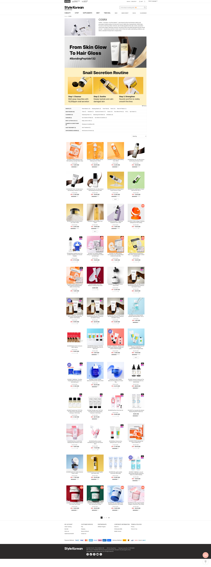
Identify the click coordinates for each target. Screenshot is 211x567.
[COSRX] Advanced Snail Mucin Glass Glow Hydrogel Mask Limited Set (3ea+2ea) (136, 255)
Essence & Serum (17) (100, 111)
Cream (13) (110, 111)
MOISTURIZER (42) (70, 111)
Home (66, 16)
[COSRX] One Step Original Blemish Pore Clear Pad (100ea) (75, 503)
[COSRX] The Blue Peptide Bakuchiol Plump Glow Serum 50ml (95, 380)
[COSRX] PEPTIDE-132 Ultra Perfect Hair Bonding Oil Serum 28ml (95, 189)
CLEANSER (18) (69, 114)
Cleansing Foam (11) (87, 114)
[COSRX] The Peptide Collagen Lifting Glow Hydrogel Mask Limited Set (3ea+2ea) (95, 255)
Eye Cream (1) (133, 111)
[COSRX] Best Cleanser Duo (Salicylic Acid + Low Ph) (115, 442)
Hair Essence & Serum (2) (88, 130)
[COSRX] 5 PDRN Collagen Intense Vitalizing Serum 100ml (95, 160)
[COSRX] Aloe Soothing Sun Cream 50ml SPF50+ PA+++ (136, 189)
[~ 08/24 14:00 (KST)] (74, 306)
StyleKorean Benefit (69, 533)
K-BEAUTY (68, 13)
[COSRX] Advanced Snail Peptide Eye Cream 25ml (95, 472)
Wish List (67, 531)
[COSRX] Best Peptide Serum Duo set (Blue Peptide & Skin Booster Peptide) (75, 255)
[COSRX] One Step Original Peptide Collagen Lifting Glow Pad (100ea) (136, 503)
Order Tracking (68, 526)
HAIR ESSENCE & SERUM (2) (72, 130)
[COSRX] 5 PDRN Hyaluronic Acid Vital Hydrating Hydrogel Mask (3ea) (74, 160)
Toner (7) (84, 111)
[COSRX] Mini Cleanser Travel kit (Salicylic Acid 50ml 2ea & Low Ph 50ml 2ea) (95, 347)
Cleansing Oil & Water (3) (99, 114)
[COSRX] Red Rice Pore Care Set (115, 410)
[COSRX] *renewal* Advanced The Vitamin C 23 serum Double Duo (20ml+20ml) (136, 381)
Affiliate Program (102, 526)
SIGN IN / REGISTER (131, 1)
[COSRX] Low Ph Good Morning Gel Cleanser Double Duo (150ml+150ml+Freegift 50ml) (136, 347)
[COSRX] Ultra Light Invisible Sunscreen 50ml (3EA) (115, 472)
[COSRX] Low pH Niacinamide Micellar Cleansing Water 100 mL (136, 315)
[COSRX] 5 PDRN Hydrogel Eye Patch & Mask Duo (136, 442)
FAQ (82, 526)
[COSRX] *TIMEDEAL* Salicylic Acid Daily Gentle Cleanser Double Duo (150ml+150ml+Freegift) (115, 347)
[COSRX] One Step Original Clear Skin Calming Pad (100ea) (95, 503)
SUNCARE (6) (69, 117)
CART (142, 1)
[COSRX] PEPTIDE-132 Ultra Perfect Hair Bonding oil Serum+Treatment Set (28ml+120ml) (115, 316)
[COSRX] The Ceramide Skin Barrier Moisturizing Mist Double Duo (136, 411)
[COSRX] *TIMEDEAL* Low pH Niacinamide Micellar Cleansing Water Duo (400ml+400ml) (136, 473)
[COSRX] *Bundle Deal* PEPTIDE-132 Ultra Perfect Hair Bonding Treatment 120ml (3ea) (95, 412)
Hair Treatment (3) (86, 127)
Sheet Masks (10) (86, 108)
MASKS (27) (68, 108)
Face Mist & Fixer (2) (119, 111)
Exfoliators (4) (109, 114)
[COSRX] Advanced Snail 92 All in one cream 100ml (74, 222)
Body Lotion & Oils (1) (87, 120)
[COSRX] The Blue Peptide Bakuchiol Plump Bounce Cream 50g (115, 381)
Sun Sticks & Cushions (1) (101, 117)
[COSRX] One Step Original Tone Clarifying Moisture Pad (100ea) (115, 503)
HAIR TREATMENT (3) (71, 127)
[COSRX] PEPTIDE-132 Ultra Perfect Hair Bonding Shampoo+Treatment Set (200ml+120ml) (95, 316)
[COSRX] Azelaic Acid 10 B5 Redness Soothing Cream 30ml (95, 285)
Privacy (132, 526)
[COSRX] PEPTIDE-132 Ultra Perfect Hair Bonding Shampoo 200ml (136, 160)
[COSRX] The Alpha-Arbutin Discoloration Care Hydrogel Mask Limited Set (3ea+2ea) (116, 255)
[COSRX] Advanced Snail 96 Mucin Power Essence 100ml (116, 189)
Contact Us (83, 533)
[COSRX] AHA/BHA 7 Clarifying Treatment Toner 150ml (116, 222)
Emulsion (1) (91, 111)
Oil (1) (126, 111)
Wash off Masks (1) (121, 108)
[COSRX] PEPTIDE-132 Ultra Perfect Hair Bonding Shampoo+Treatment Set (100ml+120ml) (136, 285)
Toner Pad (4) (106, 108)
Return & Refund (85, 531)
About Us (116, 526)
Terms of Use (134, 529)
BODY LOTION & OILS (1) (71, 120)
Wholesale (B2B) (118, 529)
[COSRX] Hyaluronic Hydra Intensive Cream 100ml (74, 472)
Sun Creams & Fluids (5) (87, 117)
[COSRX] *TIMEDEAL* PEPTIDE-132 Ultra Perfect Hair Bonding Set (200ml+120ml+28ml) (74, 316)
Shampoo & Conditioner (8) (88, 124)
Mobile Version (117, 531)
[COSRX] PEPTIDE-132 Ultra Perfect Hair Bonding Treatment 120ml (75, 189)
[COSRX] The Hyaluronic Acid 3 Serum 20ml (115, 285)
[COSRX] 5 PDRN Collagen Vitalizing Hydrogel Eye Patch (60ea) (136, 222)
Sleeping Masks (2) (96, 108)
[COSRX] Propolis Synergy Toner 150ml (95, 222)
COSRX (69, 16)
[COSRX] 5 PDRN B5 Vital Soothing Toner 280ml (116, 160)
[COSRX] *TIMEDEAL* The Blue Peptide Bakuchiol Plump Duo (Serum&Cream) (75, 381)
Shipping (83, 529)
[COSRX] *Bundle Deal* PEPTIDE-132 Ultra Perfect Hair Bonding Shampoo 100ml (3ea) (75, 412)
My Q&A (66, 529)
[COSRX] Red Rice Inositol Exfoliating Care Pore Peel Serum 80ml (95, 442)
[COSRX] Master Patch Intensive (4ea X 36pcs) (74, 346)
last (109, 517)
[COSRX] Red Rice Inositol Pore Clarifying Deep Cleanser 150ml (74, 442)
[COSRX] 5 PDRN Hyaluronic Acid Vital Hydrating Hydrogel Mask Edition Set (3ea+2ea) (74, 285)
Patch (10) (113, 108)
